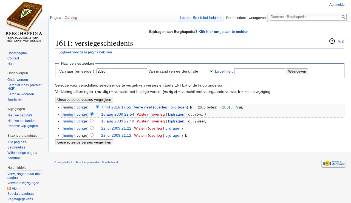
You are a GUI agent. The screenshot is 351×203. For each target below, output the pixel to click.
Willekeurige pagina (22, 153)
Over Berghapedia (87, 162)
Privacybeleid (63, 162)
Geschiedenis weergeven (246, 18)
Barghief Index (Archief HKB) (24, 87)
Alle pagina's (17, 142)
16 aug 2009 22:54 (117, 114)
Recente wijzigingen (22, 126)
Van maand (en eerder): (169, 71)
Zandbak (14, 158)
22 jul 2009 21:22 (116, 128)
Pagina (55, 18)
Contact (13, 58)
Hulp (340, 41)
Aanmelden (338, 5)
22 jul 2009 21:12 (116, 135)
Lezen (184, 18)
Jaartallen (14, 99)
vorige (82, 107)
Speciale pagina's (20, 194)
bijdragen (179, 107)
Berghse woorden (20, 94)
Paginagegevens (20, 199)
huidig (68, 114)
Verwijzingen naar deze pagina (25, 176)
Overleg (71, 18)
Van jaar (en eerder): (77, 71)
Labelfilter (223, 71)
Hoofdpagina (17, 53)
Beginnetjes (16, 147)
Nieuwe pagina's (19, 115)
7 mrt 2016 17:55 (116, 107)
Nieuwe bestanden (21, 121)
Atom (15, 188)
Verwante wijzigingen (23, 183)
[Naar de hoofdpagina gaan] (24, 22)
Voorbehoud (110, 162)
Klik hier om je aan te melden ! (225, 32)
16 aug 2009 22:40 (117, 121)
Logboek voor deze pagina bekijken (85, 52)
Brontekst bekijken (207, 18)
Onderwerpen (17, 80)
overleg (160, 107)
